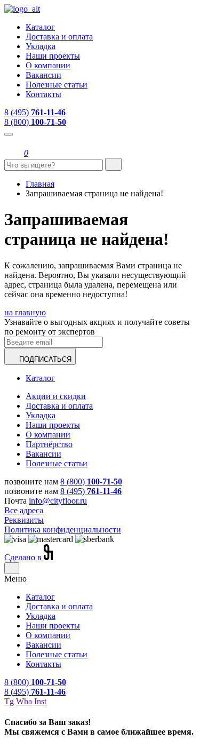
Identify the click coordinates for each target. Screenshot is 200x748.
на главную (25, 312)
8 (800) (35, 121)
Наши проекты (53, 55)
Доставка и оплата (59, 36)
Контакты (43, 94)
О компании (48, 65)
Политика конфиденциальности (62, 529)
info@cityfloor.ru (58, 500)
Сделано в (24, 557)
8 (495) (35, 112)
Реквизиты (24, 519)
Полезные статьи (56, 84)
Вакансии (43, 74)
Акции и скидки (56, 396)
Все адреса (23, 510)
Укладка (40, 46)
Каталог (40, 26)
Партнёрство (49, 444)
